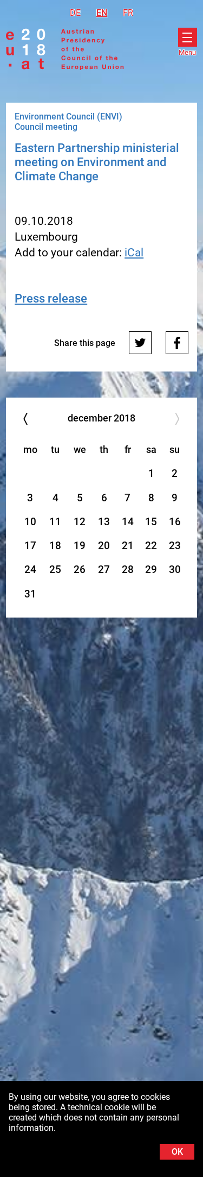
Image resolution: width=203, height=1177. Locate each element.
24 (30, 569)
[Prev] (25, 419)
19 (80, 545)
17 (30, 545)
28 (128, 569)
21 (128, 545)
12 (80, 521)
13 (104, 521)
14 (128, 521)
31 (30, 594)
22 (151, 545)
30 (175, 569)
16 (175, 521)
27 (104, 569)
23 (175, 545)
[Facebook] (177, 342)
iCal (134, 252)
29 (151, 569)
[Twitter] (140, 342)
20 (104, 545)
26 (80, 569)
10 (30, 521)
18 (55, 545)
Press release (51, 298)
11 (55, 521)
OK (177, 1152)
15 (151, 521)
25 (55, 569)
